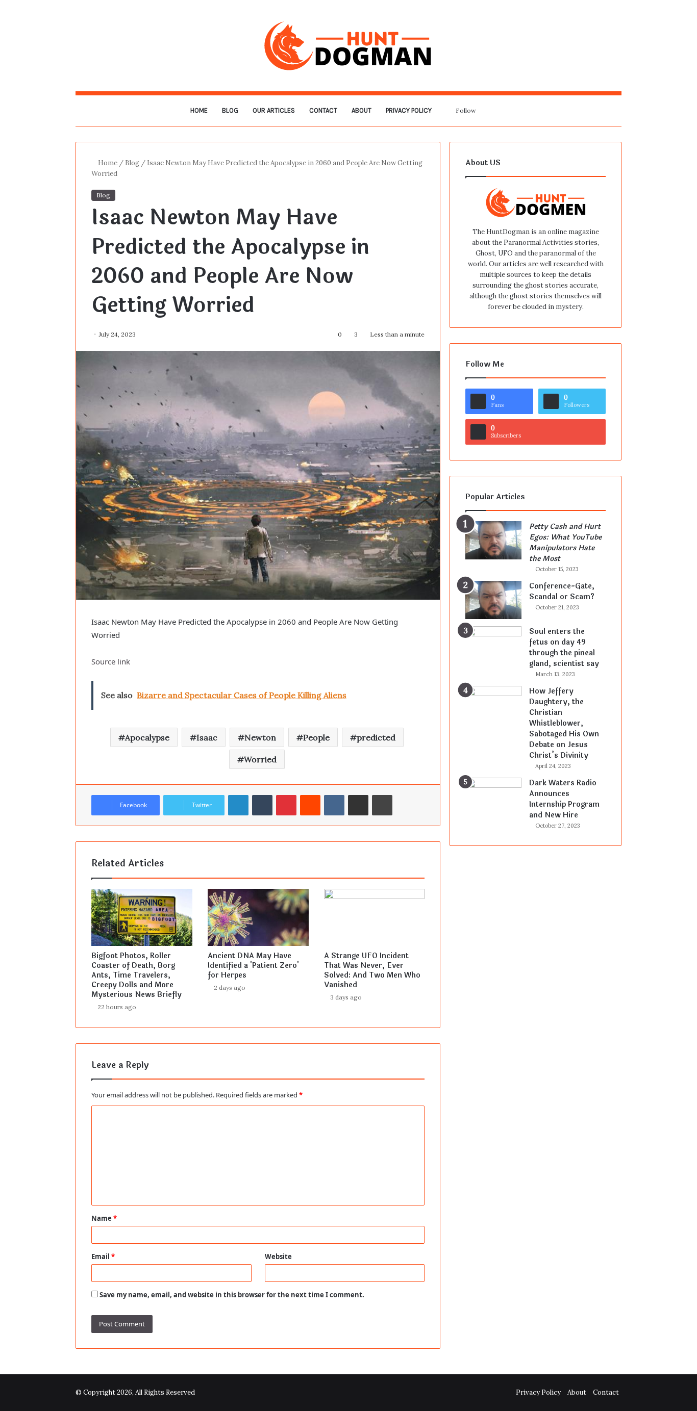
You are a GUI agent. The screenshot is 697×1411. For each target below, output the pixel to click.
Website (278, 1256)
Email (103, 1256)
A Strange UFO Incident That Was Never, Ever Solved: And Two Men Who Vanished (372, 970)
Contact (323, 110)
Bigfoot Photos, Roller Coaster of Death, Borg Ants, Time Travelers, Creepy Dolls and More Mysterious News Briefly (136, 975)
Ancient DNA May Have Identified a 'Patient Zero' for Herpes (253, 966)
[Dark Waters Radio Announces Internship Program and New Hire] (493, 797)
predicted (376, 737)
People (316, 737)
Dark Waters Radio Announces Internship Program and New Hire (564, 799)
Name (104, 1218)
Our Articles (274, 110)
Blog (230, 110)
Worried (260, 759)
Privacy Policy (409, 110)
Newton (260, 737)
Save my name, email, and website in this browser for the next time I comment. (231, 1294)
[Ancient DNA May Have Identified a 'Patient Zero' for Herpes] (258, 917)
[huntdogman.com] (348, 45)
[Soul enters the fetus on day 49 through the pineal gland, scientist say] (493, 645)
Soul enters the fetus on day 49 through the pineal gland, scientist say (564, 647)
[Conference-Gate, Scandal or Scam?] (493, 600)
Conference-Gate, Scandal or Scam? (561, 591)
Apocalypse (147, 737)
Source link (110, 661)
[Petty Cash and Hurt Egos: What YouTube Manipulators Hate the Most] (493, 540)
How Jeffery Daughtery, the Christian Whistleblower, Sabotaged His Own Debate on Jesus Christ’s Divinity (564, 723)
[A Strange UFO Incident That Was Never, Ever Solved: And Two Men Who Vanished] (374, 917)
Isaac (206, 737)
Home (199, 110)
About (361, 110)
